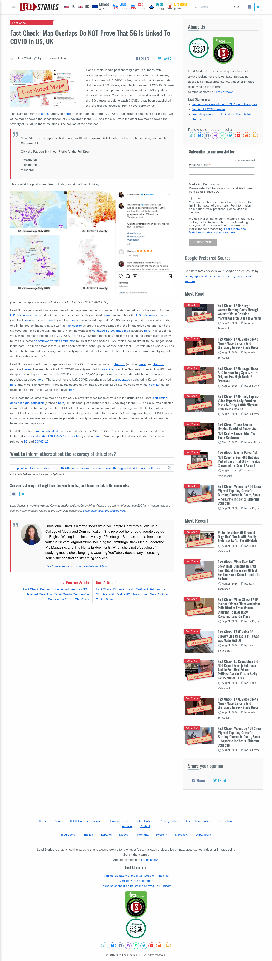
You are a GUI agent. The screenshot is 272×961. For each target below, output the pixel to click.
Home (43, 821)
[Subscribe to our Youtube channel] (238, 135)
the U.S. (119, 364)
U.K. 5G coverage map (25, 315)
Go (236, 6)
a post (45, 113)
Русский (161, 834)
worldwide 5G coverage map (111, 330)
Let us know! (224, 91)
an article (50, 320)
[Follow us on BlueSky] (199, 135)
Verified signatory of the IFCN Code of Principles (224, 104)
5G (26, 441)
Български (68, 834)
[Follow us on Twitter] (230, 135)
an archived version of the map (54, 341)
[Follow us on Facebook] (207, 135)
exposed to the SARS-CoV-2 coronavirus (54, 436)
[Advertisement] (92, 639)
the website (74, 325)
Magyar (124, 834)
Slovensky (181, 834)
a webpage (122, 379)
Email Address (200, 165)
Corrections (225, 821)
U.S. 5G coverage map (151, 315)
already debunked (46, 431)
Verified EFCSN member (208, 109)
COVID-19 (41, 441)
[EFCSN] (136, 928)
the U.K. (158, 364)
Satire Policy (144, 821)
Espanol (106, 834)
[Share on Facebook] (14, 494)
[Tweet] (258, 7)
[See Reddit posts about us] (246, 135)
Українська (203, 834)
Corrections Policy (198, 821)
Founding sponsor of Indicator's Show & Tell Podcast (136, 885)
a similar (153, 384)
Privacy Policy (169, 821)
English (88, 834)
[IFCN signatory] (136, 904)
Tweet (166, 58)
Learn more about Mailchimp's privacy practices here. (218, 230)
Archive (127, 826)
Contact (145, 826)
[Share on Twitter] (23, 494)
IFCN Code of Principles (86, 821)
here (67, 113)
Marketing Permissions (204, 184)
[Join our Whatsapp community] (223, 135)
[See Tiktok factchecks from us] (191, 135)
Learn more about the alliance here (104, 510)
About (58, 821)
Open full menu (13, 6)
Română (143, 834)
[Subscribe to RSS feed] (254, 135)
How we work (119, 821)
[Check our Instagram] (215, 135)
